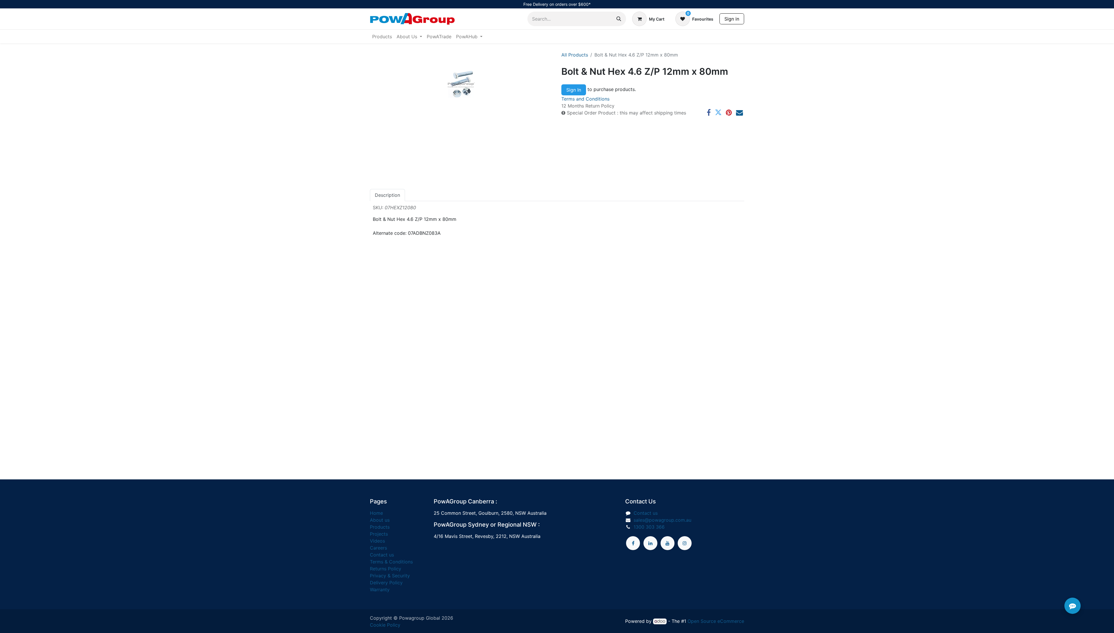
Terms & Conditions (391, 562)
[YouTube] (667, 543)
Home (376, 513)
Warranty (380, 589)
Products (380, 527)
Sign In (573, 90)
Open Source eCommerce (716, 621)
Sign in (731, 19)
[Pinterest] (729, 112)
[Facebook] (709, 112)
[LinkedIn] (650, 543)
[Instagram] (685, 543)
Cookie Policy (385, 625)
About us (380, 520)
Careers (378, 548)
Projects (379, 534)
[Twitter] (718, 112)
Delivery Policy (386, 582)
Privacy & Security (390, 576)
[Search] (619, 19)
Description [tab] (387, 195)
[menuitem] (382, 36)
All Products (574, 55)
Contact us (382, 555)
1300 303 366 (649, 527)
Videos (377, 541)
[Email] (739, 112)
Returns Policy (385, 569)
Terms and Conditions (585, 99)
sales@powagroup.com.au (662, 520)
